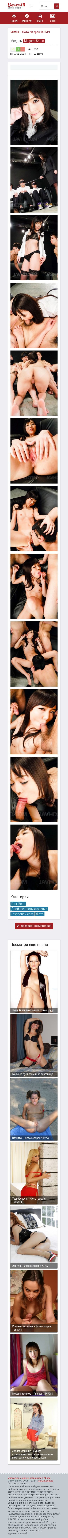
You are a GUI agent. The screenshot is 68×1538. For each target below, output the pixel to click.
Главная (14, 21)
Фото (52, 21)
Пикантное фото (18, 6)
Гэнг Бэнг (18, 904)
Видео (40, 21)
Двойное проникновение (29, 909)
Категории (27, 21)
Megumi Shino (34, 41)
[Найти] (56, 6)
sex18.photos (45, 1480)
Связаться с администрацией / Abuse (29, 1478)
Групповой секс (22, 914)
